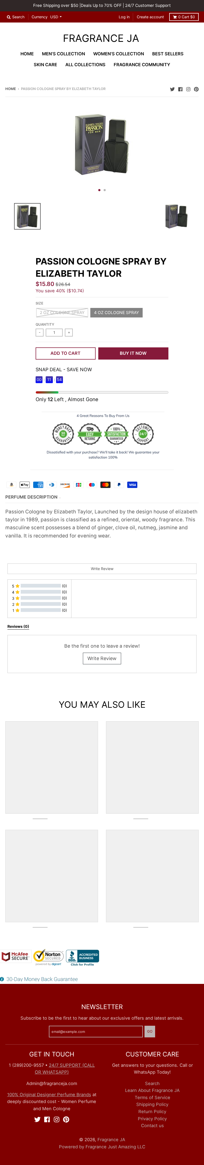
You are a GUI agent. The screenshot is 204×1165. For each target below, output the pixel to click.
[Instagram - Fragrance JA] (188, 88)
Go (149, 1031)
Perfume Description (31, 497)
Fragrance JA (101, 38)
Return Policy (152, 1111)
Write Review (102, 658)
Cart (186, 17)
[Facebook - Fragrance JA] (180, 88)
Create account (150, 17)
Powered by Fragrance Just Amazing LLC (102, 1146)
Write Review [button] (102, 568)
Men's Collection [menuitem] (63, 53)
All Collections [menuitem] (85, 64)
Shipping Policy (152, 1104)
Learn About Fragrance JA (152, 1090)
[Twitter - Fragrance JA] (172, 88)
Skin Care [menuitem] (45, 64)
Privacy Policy (152, 1118)
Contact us (152, 1125)
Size (39, 303)
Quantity (45, 324)
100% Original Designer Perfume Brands (49, 1094)
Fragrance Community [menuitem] (142, 64)
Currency (40, 17)
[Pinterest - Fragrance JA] (196, 88)
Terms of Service (152, 1097)
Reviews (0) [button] (18, 626)
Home (10, 89)
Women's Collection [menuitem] (118, 53)
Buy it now (133, 353)
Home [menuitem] (27, 53)
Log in (124, 17)
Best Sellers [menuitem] (168, 53)
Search (152, 1083)
